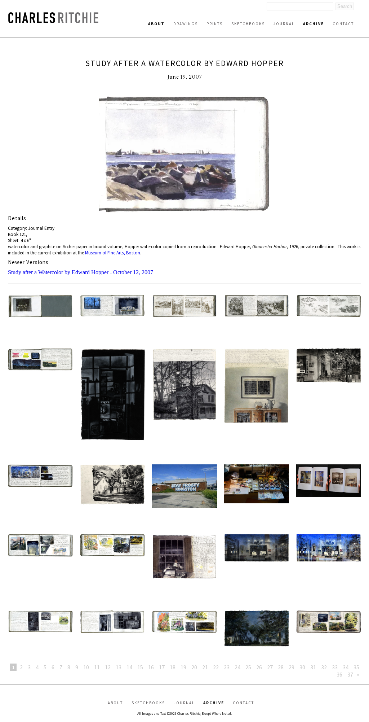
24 (237, 667)
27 (270, 667)
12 (108, 667)
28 (281, 667)
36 (339, 674)
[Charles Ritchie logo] (53, 21)
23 (227, 667)
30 (302, 667)
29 (291, 667)
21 (205, 667)
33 (335, 667)
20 (194, 667)
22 (216, 667)
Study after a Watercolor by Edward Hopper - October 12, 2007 (80, 272)
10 (86, 667)
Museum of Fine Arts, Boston (112, 253)
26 (259, 667)
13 (118, 667)
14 (129, 667)
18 (172, 667)
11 (97, 667)
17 (162, 667)
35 (356, 667)
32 (324, 667)
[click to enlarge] (184, 155)
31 (313, 667)
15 (140, 667)
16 (151, 667)
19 (183, 667)
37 (350, 674)
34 (345, 667)
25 (248, 667)
